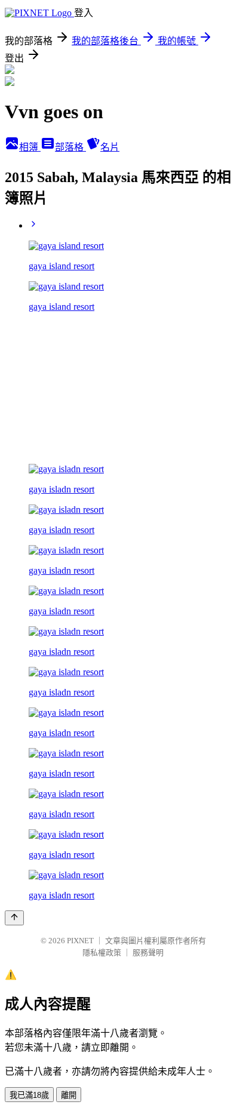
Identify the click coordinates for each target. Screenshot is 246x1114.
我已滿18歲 (29, 1095)
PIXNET (80, 940)
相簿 (30, 147)
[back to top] (14, 917)
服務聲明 (148, 952)
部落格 (70, 147)
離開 (68, 1095)
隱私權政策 (101, 952)
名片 (109, 147)
